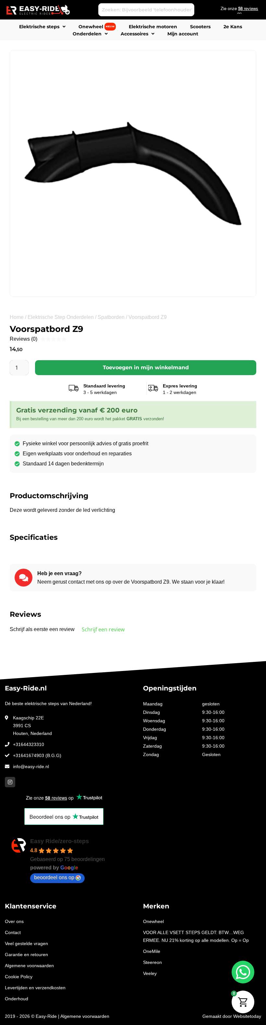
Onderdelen (87, 34)
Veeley (150, 973)
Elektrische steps (39, 27)
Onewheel (97, 27)
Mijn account (182, 34)
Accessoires (134, 34)
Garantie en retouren (26, 954)
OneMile (151, 951)
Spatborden (111, 317)
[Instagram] (10, 782)
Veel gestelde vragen (26, 943)
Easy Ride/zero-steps (59, 841)
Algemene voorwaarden (29, 965)
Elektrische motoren (153, 27)
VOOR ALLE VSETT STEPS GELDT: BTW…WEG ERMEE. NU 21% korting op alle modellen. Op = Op (196, 936)
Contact (13, 932)
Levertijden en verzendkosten (35, 987)
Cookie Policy (18, 976)
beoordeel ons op (54, 877)
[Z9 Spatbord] (133, 173)
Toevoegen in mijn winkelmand (146, 367)
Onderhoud (16, 998)
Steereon (152, 962)
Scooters (200, 27)
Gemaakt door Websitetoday (231, 1016)
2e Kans (233, 27)
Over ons (14, 921)
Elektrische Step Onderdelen (61, 317)
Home (17, 317)
